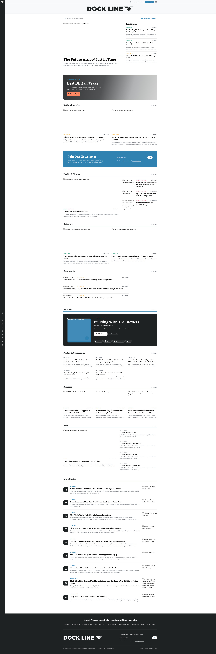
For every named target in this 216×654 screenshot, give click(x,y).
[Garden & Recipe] (2, 323)
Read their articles (113, 334)
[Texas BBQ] (2, 345)
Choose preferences (136, 161)
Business (66, 408)
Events (142, 2)
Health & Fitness (68, 56)
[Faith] (2, 330)
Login (156, 648)
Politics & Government (148, 624)
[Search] (130, 2)
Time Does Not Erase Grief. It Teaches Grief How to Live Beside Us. (146, 184)
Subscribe (149, 2)
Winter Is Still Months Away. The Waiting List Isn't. (140, 57)
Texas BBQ (136, 2)
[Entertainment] (2, 338)
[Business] (2, 341)
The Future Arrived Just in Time (89, 59)
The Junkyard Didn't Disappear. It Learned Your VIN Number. (76, 411)
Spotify (109, 341)
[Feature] (2, 316)
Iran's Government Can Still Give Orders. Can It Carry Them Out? (77, 361)
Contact (146, 648)
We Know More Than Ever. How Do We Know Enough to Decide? (134, 138)
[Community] (2, 313)
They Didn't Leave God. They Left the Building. (81, 461)
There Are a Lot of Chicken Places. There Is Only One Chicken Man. (141, 411)
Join (150, 157)
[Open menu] (156, 2)
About (141, 648)
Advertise (151, 648)
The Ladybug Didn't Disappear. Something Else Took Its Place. (140, 31)
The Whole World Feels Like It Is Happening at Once (95, 298)
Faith (65, 459)
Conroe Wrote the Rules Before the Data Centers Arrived (109, 374)
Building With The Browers (116, 321)
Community (129, 53)
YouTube (99, 341)
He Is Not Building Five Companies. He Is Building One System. (109, 411)
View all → (154, 105)
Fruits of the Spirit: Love (128, 432)
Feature (102, 624)
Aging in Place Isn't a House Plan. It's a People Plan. (146, 194)
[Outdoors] (2, 320)
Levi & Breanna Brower (106, 325)
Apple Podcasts (120, 341)
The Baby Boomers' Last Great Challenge (144, 203)
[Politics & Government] (2, 334)
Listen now (101, 334)
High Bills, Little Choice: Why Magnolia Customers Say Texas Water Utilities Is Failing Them (104, 582)
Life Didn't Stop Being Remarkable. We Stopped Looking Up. (94, 554)
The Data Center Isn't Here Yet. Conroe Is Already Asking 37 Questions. (109, 361)
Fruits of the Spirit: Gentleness (130, 465)
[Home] (2, 2)
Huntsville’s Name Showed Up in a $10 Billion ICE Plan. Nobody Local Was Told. (142, 361)
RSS (130, 341)
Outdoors (129, 27)
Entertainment (87, 624)
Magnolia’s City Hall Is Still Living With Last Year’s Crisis (77, 374)
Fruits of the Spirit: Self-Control (130, 443)
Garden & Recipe (112, 624)
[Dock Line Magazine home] (110, 8)
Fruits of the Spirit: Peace (128, 454)
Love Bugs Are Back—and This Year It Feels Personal (140, 44)
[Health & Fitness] (2, 327)
